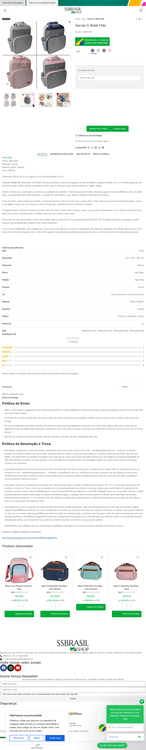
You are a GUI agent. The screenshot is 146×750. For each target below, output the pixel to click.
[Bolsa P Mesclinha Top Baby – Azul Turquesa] (91, 568)
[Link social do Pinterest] (96, 148)
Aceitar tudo (54, 738)
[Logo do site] (73, 10)
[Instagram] (10, 667)
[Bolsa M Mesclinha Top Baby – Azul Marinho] (55, 568)
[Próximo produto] (142, 19)
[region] (37, 727)
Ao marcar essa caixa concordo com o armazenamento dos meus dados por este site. (40, 694)
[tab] (42, 154)
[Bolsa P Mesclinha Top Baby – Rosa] (127, 568)
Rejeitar (37, 738)
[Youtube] (17, 667)
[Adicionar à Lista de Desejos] (30, 557)
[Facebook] (3, 667)
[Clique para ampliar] (7, 84)
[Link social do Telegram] (103, 148)
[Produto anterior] (136, 19)
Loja (83, 19)
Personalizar (19, 738)
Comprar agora (119, 129)
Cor (78, 51)
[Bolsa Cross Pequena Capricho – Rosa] (19, 568)
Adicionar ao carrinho (98, 129)
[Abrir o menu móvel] (5, 10)
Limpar (94, 54)
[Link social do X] (92, 148)
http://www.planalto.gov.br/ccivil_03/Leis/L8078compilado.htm (29, 538)
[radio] (92, 50)
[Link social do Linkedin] (99, 148)
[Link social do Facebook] (88, 148)
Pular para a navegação (13, 3)
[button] (19, 614)
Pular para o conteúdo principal (42, 3)
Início (77, 19)
